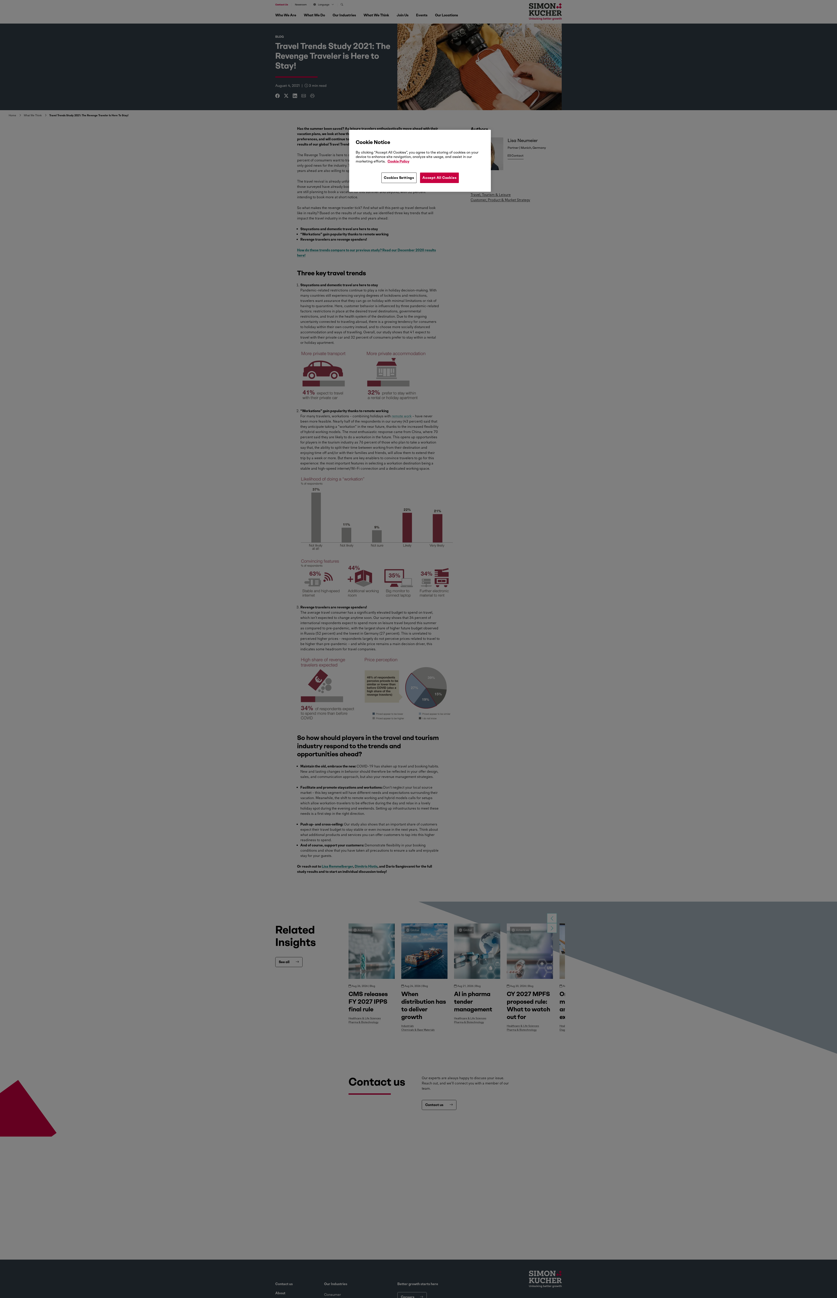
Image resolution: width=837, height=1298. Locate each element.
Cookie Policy (398, 161)
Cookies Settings (399, 178)
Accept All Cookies (439, 178)
